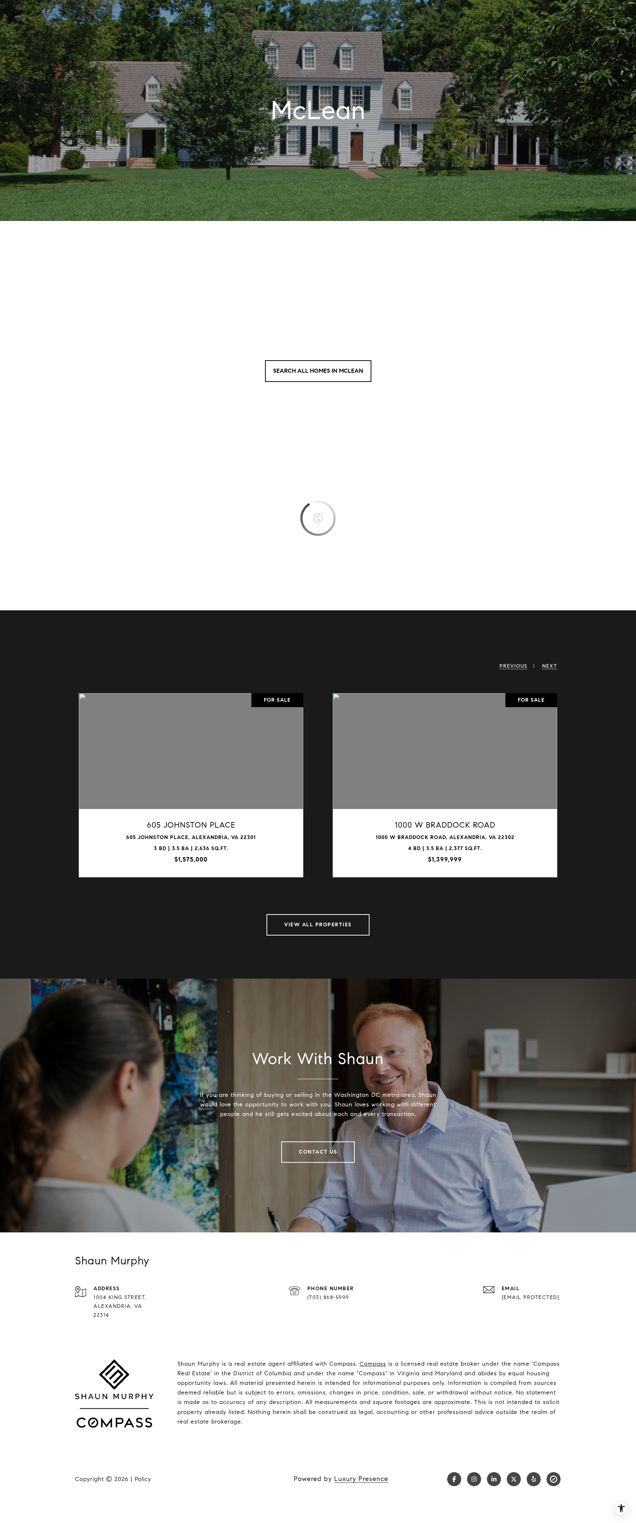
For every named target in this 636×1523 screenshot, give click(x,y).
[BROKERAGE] (553, 1479)
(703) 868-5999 (328, 1297)
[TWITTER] (513, 1479)
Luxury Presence (361, 1479)
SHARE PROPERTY (234, 785)
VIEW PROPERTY (146, 785)
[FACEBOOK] (454, 1479)
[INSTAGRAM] (474, 1479)
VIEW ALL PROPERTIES (318, 925)
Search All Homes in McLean (318, 370)
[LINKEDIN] (494, 1479)
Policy (143, 1478)
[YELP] (533, 1479)
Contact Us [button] (318, 1152)
